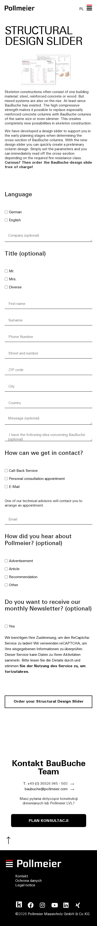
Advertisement (21, 561)
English (15, 220)
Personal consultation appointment (37, 479)
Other (13, 585)
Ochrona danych (28, 881)
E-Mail (14, 487)
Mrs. (13, 279)
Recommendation (23, 577)
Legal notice (25, 885)
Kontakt (21, 876)
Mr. (12, 271)
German (15, 212)
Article (14, 569)
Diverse (15, 287)
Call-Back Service (23, 471)
